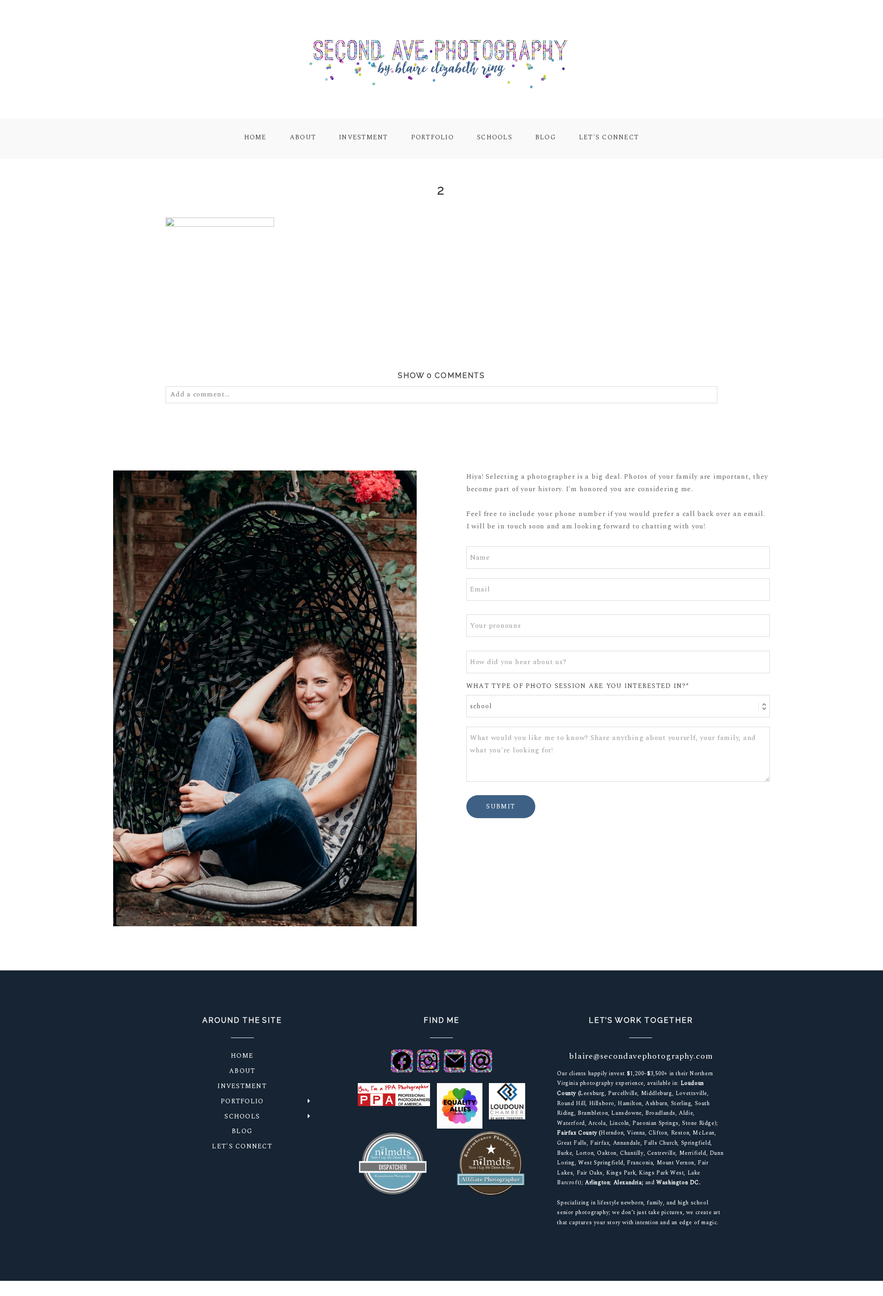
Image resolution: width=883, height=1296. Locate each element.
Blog (545, 138)
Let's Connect (609, 138)
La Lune (632, 1288)
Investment (363, 138)
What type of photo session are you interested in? (576, 686)
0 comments (442, 375)
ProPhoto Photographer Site (570, 1288)
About (303, 138)
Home (255, 138)
